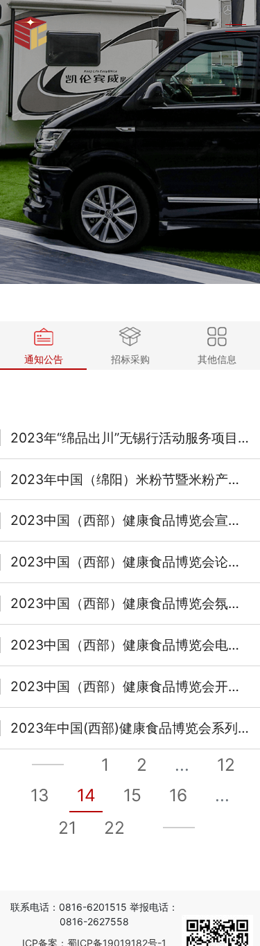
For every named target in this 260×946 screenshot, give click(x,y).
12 (226, 764)
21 (67, 827)
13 (40, 795)
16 (178, 795)
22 (114, 827)
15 (132, 795)
